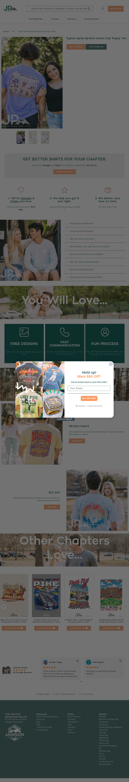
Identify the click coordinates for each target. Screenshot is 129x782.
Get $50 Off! (89, 398)
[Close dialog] (110, 364)
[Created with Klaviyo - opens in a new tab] (64, 419)
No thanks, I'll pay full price (89, 406)
